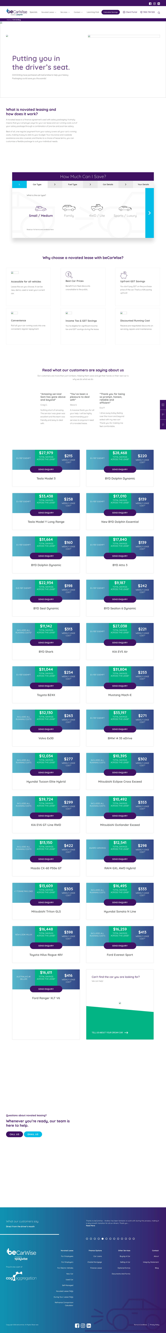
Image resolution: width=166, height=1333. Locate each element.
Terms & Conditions (140, 1325)
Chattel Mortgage (94, 1262)
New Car (69, 1274)
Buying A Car (125, 1256)
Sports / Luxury (125, 216)
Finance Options (95, 1250)
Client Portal (131, 12)
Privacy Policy (154, 1325)
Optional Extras (124, 1268)
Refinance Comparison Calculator (64, 1303)
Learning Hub (93, 12)
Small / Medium (41, 216)
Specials (33, 12)
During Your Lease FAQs (63, 1297)
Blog (157, 1268)
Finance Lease (96, 1268)
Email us (33, 1134)
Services (64, 12)
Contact (77, 12)
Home (9, 20)
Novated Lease (47, 12)
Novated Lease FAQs (64, 1291)
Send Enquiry (46, 469)
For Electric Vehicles (65, 1268)
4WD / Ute (97, 216)
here (52, 229)
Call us (14, 1134)
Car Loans (97, 1256)
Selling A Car (125, 1262)
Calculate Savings (111, 12)
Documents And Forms (121, 1274)
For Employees (67, 1256)
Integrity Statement (151, 1262)
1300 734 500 (149, 12)
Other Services (124, 1250)
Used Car (69, 1280)
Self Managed (67, 1285)
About (156, 1256)
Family (69, 216)
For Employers (67, 1262)
